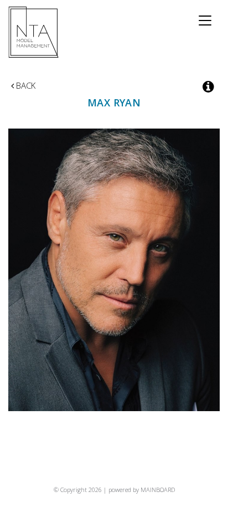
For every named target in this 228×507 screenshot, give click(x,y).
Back (24, 85)
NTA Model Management (33, 32)
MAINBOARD (158, 489)
